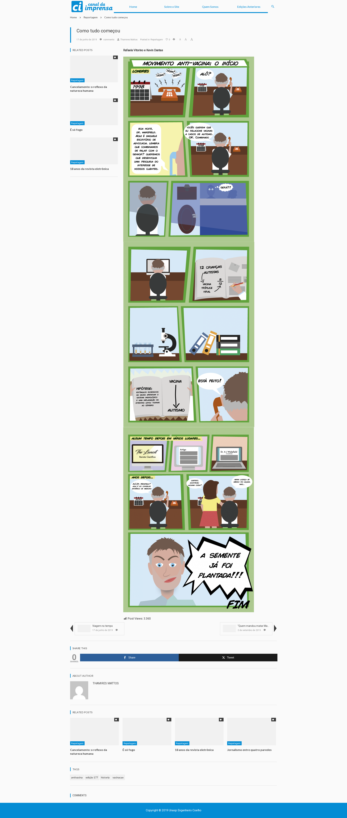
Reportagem (90, 17)
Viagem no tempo (102, 625)
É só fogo (76, 129)
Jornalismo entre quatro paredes (249, 749)
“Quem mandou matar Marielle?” (256, 625)
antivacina (77, 777)
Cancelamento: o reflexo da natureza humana (88, 88)
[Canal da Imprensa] (92, 6)
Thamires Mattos (129, 39)
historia (105, 777)
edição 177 (92, 777)
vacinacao (118, 777)
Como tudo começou (116, 17)
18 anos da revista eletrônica (89, 168)
